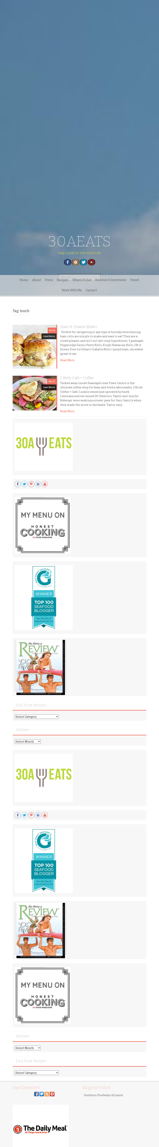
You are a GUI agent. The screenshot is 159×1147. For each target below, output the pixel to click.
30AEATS (79, 241)
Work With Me (71, 290)
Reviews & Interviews (110, 280)
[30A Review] (40, 667)
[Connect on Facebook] (36, 1093)
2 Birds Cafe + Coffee (77, 378)
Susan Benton (49, 336)
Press (49, 280)
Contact (91, 290)
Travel (134, 280)
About (36, 280)
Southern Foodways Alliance (103, 1095)
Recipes (62, 280)
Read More (67, 360)
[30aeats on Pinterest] (52, 1093)
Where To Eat (81, 280)
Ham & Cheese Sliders (78, 326)
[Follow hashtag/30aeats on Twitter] (41, 1093)
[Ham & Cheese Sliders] (34, 346)
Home (24, 280)
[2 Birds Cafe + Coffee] (34, 393)
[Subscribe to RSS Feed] (47, 1093)
